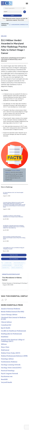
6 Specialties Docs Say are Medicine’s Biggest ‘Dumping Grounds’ (13, 248)
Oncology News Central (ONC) (11, 368)
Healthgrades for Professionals (11, 334)
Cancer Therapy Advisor (9, 314)
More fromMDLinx (13, 259)
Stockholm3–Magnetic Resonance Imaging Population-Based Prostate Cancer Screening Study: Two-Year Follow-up (13, 226)
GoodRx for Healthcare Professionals (13, 331)
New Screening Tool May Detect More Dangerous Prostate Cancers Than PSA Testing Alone (14, 237)
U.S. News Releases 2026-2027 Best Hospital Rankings (13, 193)
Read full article (14, 255)
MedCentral (5, 350)
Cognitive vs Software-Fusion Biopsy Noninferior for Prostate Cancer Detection (13, 216)
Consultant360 (6, 325)
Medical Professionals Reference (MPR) (14, 356)
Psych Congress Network (9, 373)
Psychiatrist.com (6, 376)
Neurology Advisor (7, 359)
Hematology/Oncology (11, 274)
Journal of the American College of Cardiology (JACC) (12, 340)
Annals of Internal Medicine (10, 309)
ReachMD (4, 379)
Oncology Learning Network (10, 365)
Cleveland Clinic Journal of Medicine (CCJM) (13, 318)
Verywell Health (6, 382)
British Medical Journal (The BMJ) (12, 311)
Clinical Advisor (6, 322)
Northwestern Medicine (9, 362)
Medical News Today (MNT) (10, 353)
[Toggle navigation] (27, 4)
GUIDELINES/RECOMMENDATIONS (19, 24)
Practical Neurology (8, 370)
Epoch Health (5, 328)
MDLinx (4, 344)
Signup (12, 15)
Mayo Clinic (5, 347)
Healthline (4, 337)
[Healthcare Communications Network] (6, 3)
